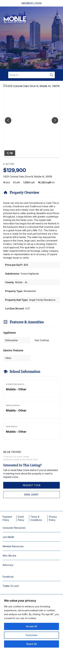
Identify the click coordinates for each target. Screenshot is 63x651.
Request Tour (31, 485)
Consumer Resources (14, 527)
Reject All (31, 644)
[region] (31, 623)
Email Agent (31, 494)
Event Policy (21, 518)
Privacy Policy (53, 518)
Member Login (31, 3)
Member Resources (13, 546)
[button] (55, 120)
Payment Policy (7, 518)
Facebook (8, 576)
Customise (31, 635)
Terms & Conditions (36, 518)
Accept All (31, 626)
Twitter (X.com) (11, 586)
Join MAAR (8, 537)
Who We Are (9, 555)
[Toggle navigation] (58, 17)
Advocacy (8, 565)
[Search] (51, 75)
